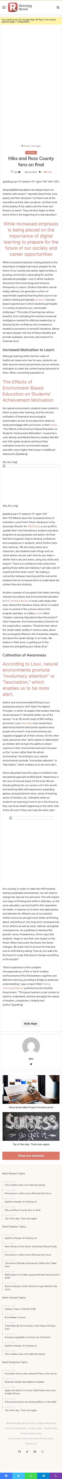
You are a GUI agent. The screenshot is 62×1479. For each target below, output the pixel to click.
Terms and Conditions (15, 1428)
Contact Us (31, 1443)
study (54, 424)
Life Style (36, 146)
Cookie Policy (50, 1428)
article (39, 613)
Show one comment (31, 1155)
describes (26, 723)
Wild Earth (33, 526)
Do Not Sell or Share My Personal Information (31, 1438)
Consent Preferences (31, 1433)
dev (31, 1058)
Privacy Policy (35, 1428)
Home (26, 146)
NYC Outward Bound (16, 600)
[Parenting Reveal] (20, 7)
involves (40, 299)
